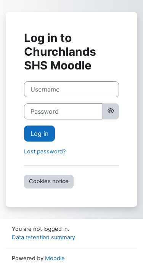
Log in (39, 133)
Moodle (55, 258)
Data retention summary (43, 237)
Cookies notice (49, 181)
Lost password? (45, 151)
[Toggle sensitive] (110, 111)
